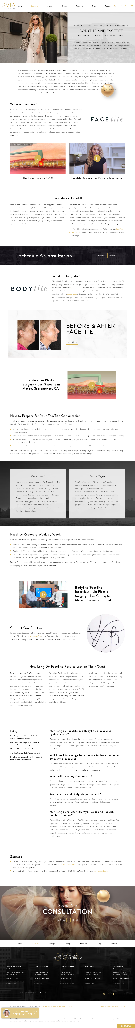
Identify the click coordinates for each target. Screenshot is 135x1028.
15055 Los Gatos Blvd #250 (15, 973)
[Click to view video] (92, 385)
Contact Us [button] (126, 1026)
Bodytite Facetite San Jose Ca (114, 25)
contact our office (34, 636)
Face (96, 25)
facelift (47, 112)
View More (72, 342)
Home (76, 25)
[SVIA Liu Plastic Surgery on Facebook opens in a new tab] (109, 993)
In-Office (100, 255)
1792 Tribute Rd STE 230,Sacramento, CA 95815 (42, 973)
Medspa (49, 6)
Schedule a (67, 910)
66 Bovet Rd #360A (120, 973)
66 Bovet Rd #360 (67, 973)
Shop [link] (94, 6)
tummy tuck (72, 294)
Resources (79, 6)
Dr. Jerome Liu (93, 45)
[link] (14, 978)
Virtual (112, 255)
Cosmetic (34, 6)
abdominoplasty (22, 507)
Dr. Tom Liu (107, 45)
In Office (61, 920)
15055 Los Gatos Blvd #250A (94, 973)
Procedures (86, 25)
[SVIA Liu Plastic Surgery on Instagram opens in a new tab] (104, 993)
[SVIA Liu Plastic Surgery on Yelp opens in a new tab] (113, 993)
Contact (108, 6)
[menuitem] (104, 993)
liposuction (74, 287)
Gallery (64, 6)
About (20, 6)
